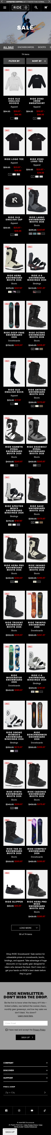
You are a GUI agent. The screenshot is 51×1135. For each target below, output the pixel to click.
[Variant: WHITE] (14, 174)
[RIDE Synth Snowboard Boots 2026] (14, 775)
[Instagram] (19, 1110)
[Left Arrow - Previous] (2, 1)
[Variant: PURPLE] (18, 525)
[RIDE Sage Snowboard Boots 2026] (37, 489)
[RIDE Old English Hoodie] (14, 82)
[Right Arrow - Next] (49, 1)
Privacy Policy (39, 1029)
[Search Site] (36, 7)
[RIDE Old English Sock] (14, 373)
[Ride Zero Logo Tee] (37, 142)
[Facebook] (6, 1110)
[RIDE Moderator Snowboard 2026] (14, 659)
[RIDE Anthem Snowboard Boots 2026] (37, 373)
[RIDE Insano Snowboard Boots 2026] (37, 549)
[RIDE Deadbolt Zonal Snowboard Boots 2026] (37, 430)
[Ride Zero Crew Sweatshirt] (37, 82)
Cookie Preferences (30, 1126)
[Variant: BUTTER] (37, 692)
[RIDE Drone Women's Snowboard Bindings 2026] (14, 716)
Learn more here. (25, 1015)
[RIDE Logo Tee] (14, 142)
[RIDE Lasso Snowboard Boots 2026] (37, 201)
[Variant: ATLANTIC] (34, 234)
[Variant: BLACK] (12, 118)
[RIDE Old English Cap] (14, 201)
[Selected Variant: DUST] (10, 292)
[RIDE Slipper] (14, 885)
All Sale (8, 47)
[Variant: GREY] (18, 174)
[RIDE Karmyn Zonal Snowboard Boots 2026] (14, 430)
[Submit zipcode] (45, 1092)
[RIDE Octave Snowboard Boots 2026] (37, 316)
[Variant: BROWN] (41, 349)
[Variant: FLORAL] (14, 292)
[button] (5, 7)
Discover (8, 1070)
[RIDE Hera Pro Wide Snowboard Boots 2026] (37, 885)
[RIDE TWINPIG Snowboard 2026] (37, 606)
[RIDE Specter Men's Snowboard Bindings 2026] (14, 489)
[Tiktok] (44, 1110)
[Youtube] (32, 1110)
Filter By (14, 61)
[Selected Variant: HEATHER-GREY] (16, 118)
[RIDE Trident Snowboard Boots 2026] (14, 606)
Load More (26, 927)
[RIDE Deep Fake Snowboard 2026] (14, 316)
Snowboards (26, 47)
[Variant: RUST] (39, 234)
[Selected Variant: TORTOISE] (34, 292)
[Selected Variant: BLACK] (34, 118)
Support (8, 1078)
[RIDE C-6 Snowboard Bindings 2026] (37, 659)
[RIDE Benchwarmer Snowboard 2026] (37, 716)
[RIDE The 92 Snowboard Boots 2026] (14, 832)
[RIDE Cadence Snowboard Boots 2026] (37, 775)
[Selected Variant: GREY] (30, 234)
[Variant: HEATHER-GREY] (39, 118)
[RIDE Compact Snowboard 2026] (37, 832)
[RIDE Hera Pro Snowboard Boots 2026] (14, 549)
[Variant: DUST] (37, 406)
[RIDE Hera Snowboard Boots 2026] (14, 259)
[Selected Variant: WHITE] (12, 465)
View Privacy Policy (31, 1125)
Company (8, 1063)
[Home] (20, 7)
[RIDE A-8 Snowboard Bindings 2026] (37, 259)
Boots (42, 47)
